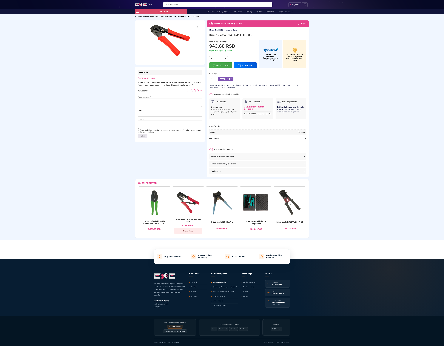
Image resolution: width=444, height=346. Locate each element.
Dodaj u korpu (222, 65)
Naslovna (139, 17)
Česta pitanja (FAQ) (219, 305)
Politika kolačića (248, 287)
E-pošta (141, 119)
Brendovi (194, 287)
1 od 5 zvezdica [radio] (188, 90)
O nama (245, 291)
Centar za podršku (219, 282)
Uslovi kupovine (218, 301)
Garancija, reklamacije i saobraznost (225, 287)
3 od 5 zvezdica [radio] (194, 90)
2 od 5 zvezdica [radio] (191, 90)
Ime (140, 110)
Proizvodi (194, 282)
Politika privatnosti (249, 282)
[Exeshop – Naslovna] (164, 276)
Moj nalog (194, 296)
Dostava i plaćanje (219, 296)
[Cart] (305, 4)
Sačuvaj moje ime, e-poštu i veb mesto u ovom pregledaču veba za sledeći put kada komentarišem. (169, 131)
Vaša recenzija (144, 97)
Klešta (168, 17)
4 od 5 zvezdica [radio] (197, 90)
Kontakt (245, 296)
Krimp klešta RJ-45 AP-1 (222, 222)
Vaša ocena (143, 91)
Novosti (193, 291)
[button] (198, 27)
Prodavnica (148, 17)
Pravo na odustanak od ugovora (223, 291)
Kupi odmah (247, 65)
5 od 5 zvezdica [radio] (201, 90)
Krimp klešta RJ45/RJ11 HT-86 (289, 222)
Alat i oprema (160, 17)
